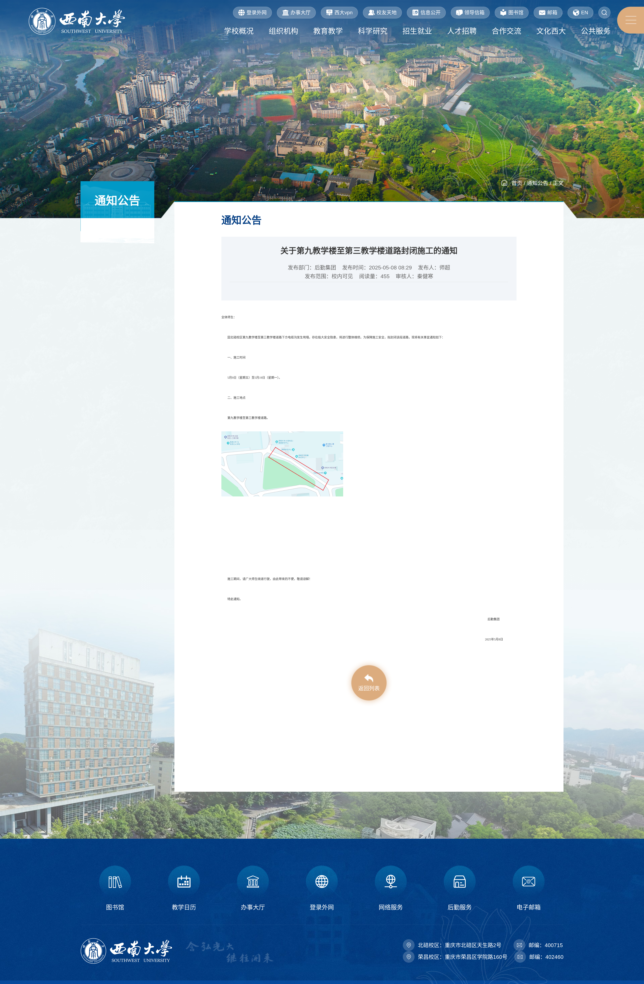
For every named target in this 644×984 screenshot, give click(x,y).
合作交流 (506, 31)
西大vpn (343, 12)
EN (584, 12)
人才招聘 (462, 31)
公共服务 (595, 31)
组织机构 (283, 31)
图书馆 (515, 12)
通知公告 (537, 183)
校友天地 (387, 12)
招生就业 (417, 31)
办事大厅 (300, 12)
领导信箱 (474, 12)
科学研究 (372, 31)
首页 (517, 183)
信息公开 (430, 12)
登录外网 (257, 12)
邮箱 (552, 12)
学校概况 (239, 31)
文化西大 (551, 31)
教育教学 (328, 31)
